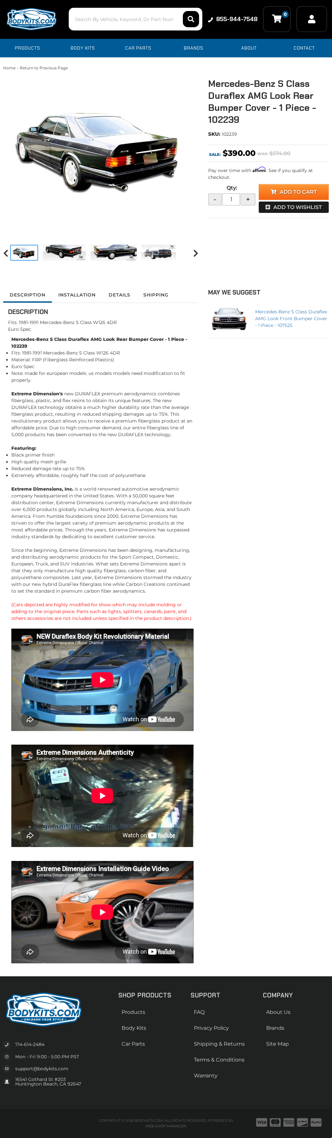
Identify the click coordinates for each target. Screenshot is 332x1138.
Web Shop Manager (165, 1126)
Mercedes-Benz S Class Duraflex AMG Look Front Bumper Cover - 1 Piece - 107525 (291, 318)
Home (9, 67)
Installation (77, 295)
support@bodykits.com (41, 1068)
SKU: (214, 134)
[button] (135, 19)
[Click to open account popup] (311, 19)
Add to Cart (298, 192)
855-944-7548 (236, 19)
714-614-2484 (29, 1044)
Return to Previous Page (44, 67)
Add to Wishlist (297, 207)
